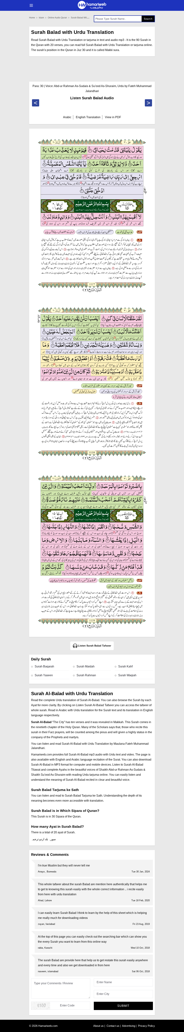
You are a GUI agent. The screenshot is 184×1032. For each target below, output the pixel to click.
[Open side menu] (30, 5)
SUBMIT (123, 1005)
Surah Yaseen (44, 675)
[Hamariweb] (92, 5)
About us (98, 1025)
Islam (41, 17)
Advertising (128, 1025)
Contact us (113, 1025)
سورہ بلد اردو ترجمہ (43, 839)
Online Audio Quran (57, 17)
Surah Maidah (86, 666)
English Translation (88, 117)
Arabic (67, 117)
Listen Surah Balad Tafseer (94, 645)
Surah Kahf (125, 666)
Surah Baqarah (44, 666)
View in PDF (113, 117)
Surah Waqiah (127, 675)
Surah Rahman (86, 675)
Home (32, 17)
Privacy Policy (146, 1025)
